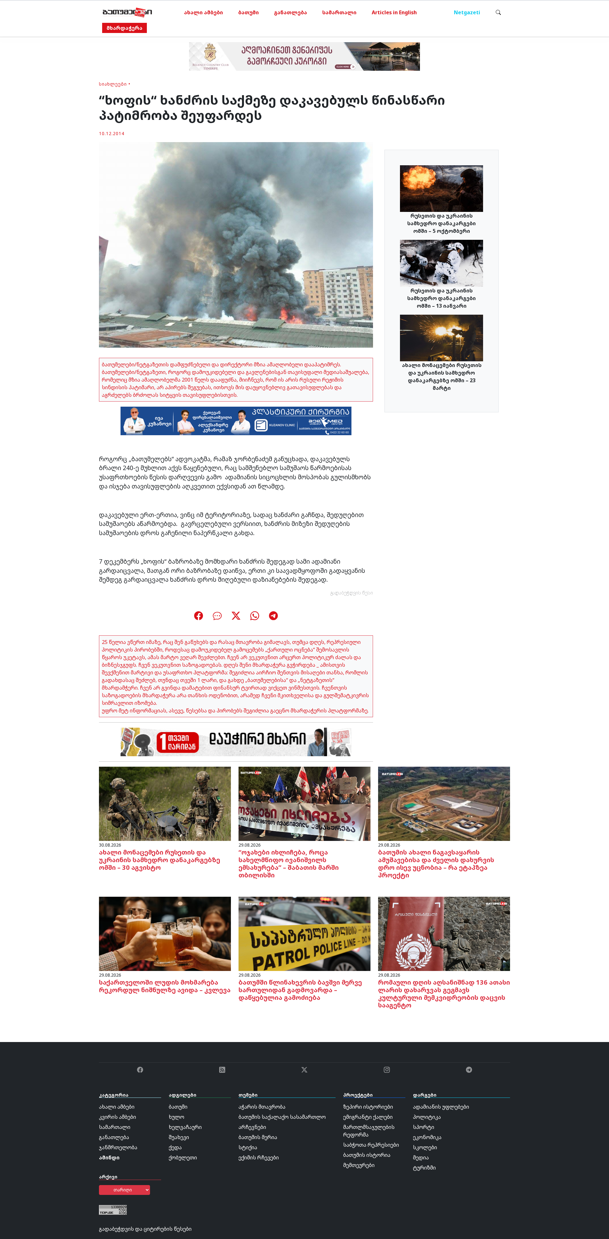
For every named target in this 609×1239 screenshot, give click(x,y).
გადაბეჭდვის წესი (352, 593)
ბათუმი (248, 12)
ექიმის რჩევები (259, 1157)
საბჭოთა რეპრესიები (371, 1144)
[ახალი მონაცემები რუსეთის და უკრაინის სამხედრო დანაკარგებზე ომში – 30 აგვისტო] (165, 803)
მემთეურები (359, 1165)
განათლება (290, 12)
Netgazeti (467, 12)
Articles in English (394, 12)
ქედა (175, 1147)
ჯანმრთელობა (118, 1147)
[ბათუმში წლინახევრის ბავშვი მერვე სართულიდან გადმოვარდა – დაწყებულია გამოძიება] (304, 933)
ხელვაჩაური (185, 1127)
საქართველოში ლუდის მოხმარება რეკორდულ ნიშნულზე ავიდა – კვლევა (165, 986)
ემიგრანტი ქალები (368, 1116)
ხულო (176, 1116)
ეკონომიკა (427, 1137)
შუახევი (179, 1137)
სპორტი (423, 1127)
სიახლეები (113, 84)
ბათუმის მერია (258, 1137)
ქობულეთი (183, 1157)
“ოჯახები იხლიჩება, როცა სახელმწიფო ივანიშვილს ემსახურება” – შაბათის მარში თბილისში (289, 863)
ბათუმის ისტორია (366, 1154)
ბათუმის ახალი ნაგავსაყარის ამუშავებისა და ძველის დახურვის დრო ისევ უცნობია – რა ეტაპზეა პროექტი (436, 863)
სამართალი (339, 12)
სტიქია (248, 1147)
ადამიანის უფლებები (441, 1106)
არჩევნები (252, 1127)
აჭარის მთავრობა (262, 1106)
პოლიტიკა (427, 1116)
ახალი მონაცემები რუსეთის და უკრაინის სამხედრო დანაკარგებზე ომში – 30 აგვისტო (159, 860)
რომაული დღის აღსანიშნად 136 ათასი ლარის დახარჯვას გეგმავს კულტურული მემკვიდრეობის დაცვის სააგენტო (444, 993)
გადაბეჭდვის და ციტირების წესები (145, 1228)
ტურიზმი (424, 1167)
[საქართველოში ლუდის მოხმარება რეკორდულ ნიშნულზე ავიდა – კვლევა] (165, 933)
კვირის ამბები (117, 1116)
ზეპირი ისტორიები (368, 1106)
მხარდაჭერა (124, 27)
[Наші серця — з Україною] (127, 12)
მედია (421, 1157)
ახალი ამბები (203, 12)
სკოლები (425, 1147)
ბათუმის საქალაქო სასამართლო (282, 1116)
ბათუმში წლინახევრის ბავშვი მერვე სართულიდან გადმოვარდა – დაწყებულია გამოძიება (300, 990)
